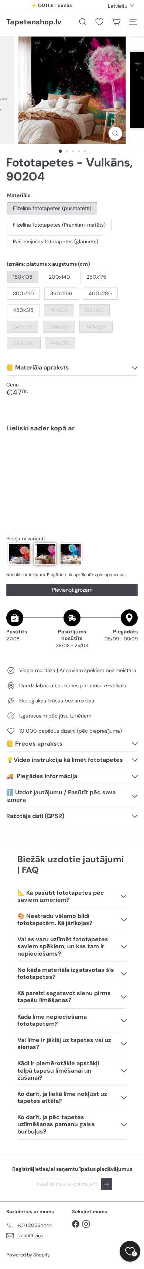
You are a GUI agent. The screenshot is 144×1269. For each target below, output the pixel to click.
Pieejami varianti (25, 539)
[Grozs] (115, 21)
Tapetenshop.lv (33, 21)
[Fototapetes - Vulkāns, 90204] (72, 462)
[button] (19, 554)
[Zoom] (115, 133)
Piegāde (55, 575)
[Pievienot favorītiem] (128, 453)
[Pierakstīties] (106, 1184)
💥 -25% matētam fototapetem (51, 8)
